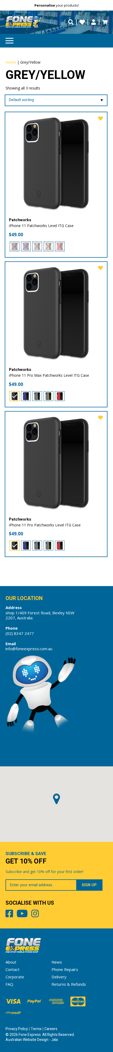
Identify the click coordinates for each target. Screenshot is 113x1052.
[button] (56, 798)
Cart (104, 22)
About (11, 962)
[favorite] (100, 118)
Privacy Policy (17, 1029)
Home (11, 62)
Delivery (59, 976)
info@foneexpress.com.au (29, 648)
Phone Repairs (65, 969)
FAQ (9, 984)
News (57, 962)
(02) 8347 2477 (20, 633)
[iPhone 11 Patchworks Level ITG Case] (56, 163)
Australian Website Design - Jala (32, 1039)
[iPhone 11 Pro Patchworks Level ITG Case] (56, 463)
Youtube (22, 914)
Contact (12, 969)
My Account (93, 22)
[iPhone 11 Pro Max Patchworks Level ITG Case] (56, 313)
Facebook (9, 914)
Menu (9, 41)
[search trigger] (71, 22)
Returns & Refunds (69, 984)
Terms (36, 1029)
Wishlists (82, 22)
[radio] (14, 246)
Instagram (35, 914)
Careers (50, 1029)
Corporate (15, 976)
